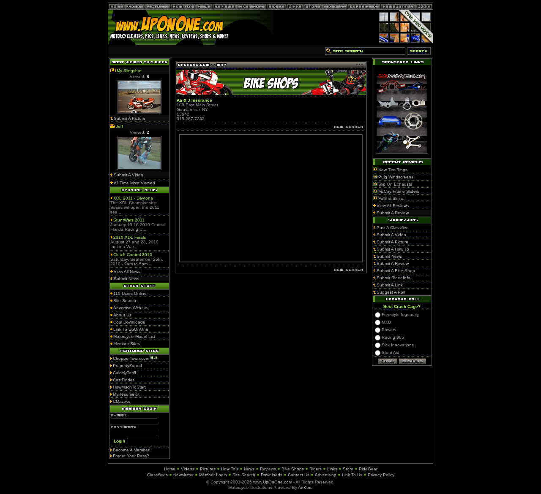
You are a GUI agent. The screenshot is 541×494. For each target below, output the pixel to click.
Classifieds (157, 474)
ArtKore (305, 487)
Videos (187, 469)
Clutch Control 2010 (132, 254)
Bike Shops (292, 469)
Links (332, 469)
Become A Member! (131, 450)
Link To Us (352, 474)
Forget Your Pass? (131, 456)
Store (348, 469)
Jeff (119, 126)
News (249, 469)
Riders (315, 469)
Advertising (325, 474)
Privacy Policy (381, 474)
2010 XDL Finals (129, 237)
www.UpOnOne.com (272, 482)
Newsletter (183, 474)
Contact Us (298, 474)
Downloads (271, 474)
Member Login (213, 474)
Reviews (268, 469)
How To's (229, 469)
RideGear (368, 469)
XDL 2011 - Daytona (133, 198)
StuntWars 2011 (129, 220)
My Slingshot (129, 70)
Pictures (208, 469)
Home (169, 469)
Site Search (243, 474)
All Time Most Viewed (134, 183)
